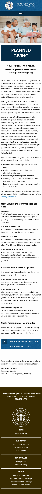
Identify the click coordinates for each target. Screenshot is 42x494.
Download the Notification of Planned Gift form (23, 344)
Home (21, 430)
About (21, 472)
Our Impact (21, 441)
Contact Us (21, 433)
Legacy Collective (8, 197)
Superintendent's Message (21, 481)
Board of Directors (21, 475)
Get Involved (21, 458)
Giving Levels (21, 461)
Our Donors (21, 450)
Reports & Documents (21, 485)
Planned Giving (21, 464)
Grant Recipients (21, 447)
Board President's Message (21, 478)
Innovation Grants (21, 444)
